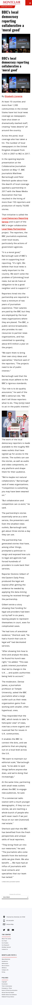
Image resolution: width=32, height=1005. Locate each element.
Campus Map (10, 924)
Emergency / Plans (7, 988)
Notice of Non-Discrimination (9, 990)
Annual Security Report (8, 992)
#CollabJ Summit (6, 947)
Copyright (4, 981)
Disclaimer (5, 984)
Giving (3, 972)
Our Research (5, 945)
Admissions (5, 963)
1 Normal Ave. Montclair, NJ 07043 (15, 917)
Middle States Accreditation (9, 994)
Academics (5, 961)
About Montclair (6, 959)
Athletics (4, 967)
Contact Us (5, 949)
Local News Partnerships (14, 229)
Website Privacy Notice (8, 996)
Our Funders (5, 943)
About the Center (6, 938)
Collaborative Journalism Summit (11, 881)
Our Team (4, 940)
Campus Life (5, 970)
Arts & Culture (5, 965)
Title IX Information (7, 986)
